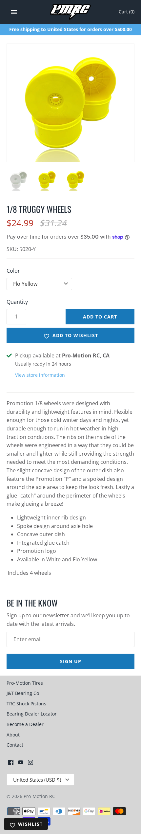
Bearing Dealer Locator (32, 714)
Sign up (70, 661)
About (13, 735)
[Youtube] (20, 763)
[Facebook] (10, 763)
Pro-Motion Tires (25, 683)
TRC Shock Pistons (26, 703)
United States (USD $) (37, 779)
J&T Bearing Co (23, 693)
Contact (15, 745)
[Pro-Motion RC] (70, 12)
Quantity (17, 301)
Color (13, 270)
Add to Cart (100, 317)
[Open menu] (14, 12)
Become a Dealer (25, 724)
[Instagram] (30, 763)
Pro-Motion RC (39, 796)
